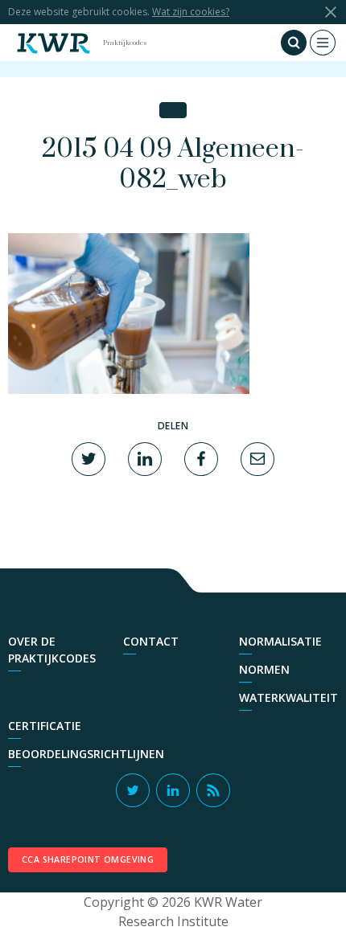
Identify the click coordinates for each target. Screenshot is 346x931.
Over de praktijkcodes (52, 650)
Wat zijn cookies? (190, 11)
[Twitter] (88, 457)
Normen (264, 669)
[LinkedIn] (145, 457)
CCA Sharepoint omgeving (88, 859)
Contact (151, 641)
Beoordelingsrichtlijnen (86, 753)
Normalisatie (280, 641)
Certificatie (44, 725)
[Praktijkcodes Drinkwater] (53, 43)
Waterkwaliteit (288, 697)
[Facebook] (201, 457)
